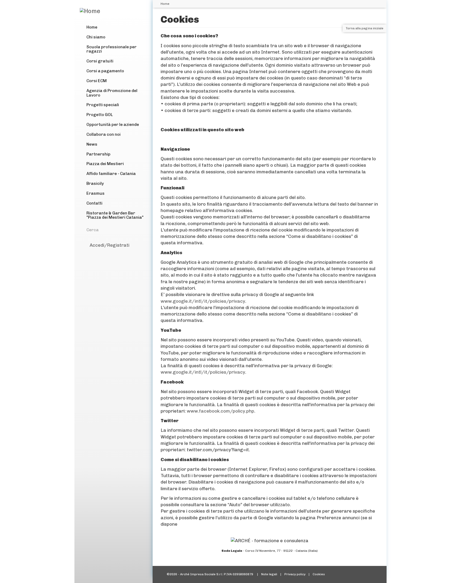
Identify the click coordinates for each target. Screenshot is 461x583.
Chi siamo (95, 37)
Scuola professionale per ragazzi (111, 49)
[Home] (90, 11)
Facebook (92, 254)
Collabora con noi (103, 134)
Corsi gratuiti (99, 61)
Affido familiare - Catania (111, 173)
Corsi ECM (96, 80)
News (91, 144)
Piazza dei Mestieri (105, 163)
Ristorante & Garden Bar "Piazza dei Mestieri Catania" (115, 215)
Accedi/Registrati (109, 245)
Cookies (319, 574)
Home (91, 27)
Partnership (98, 154)
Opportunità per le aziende (112, 124)
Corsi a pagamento (105, 71)
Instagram (133, 254)
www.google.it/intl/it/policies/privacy (203, 301)
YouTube (122, 254)
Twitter (102, 254)
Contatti (94, 203)
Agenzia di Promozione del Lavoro (111, 93)
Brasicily (95, 183)
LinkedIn (112, 254)
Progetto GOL (99, 114)
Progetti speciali (102, 104)
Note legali (269, 574)
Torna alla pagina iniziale (364, 28)
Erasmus (95, 193)
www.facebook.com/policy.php (220, 411)
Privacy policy (294, 574)
